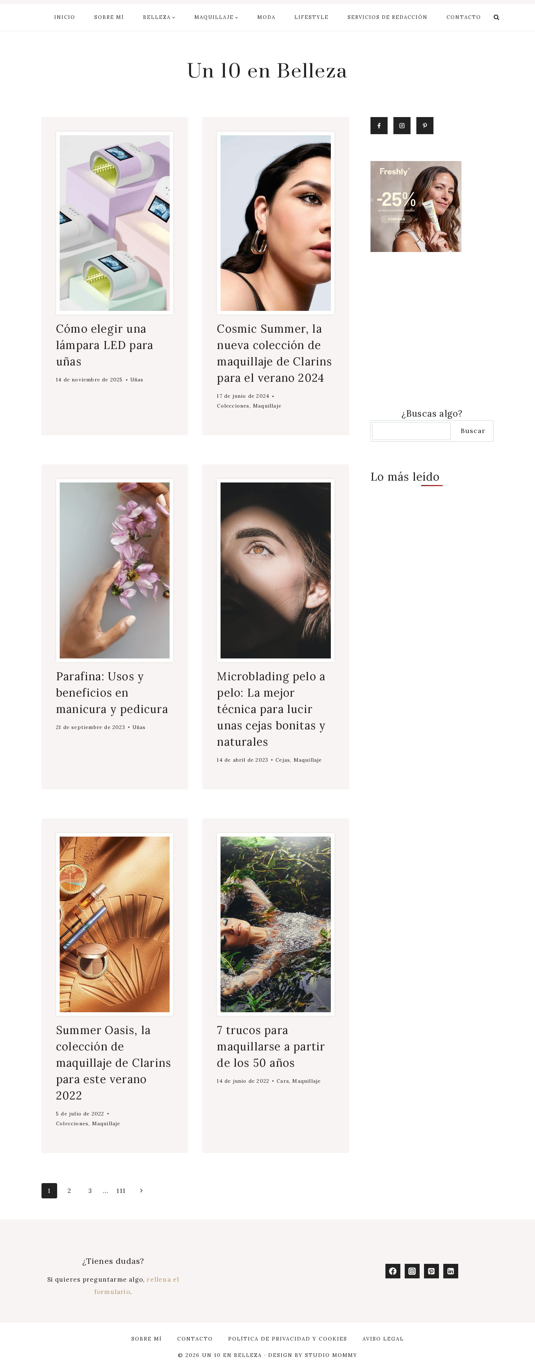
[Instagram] (412, 1271)
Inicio (64, 17)
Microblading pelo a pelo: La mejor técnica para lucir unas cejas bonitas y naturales (271, 709)
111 (121, 1191)
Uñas (137, 379)
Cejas (283, 760)
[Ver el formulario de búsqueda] (496, 17)
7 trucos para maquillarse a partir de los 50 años (271, 1046)
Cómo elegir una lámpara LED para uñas (104, 345)
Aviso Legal (383, 1338)
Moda (266, 17)
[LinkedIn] (450, 1271)
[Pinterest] (431, 1271)
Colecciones (233, 405)
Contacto (464, 17)
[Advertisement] (432, 329)
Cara (283, 1081)
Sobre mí (109, 17)
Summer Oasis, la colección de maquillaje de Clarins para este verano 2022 (113, 1062)
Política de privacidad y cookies (287, 1338)
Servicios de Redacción (388, 17)
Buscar (473, 430)
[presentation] (114, 223)
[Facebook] (392, 1271)
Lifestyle (311, 17)
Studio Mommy (331, 1355)
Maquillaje (267, 405)
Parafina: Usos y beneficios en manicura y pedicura (112, 692)
